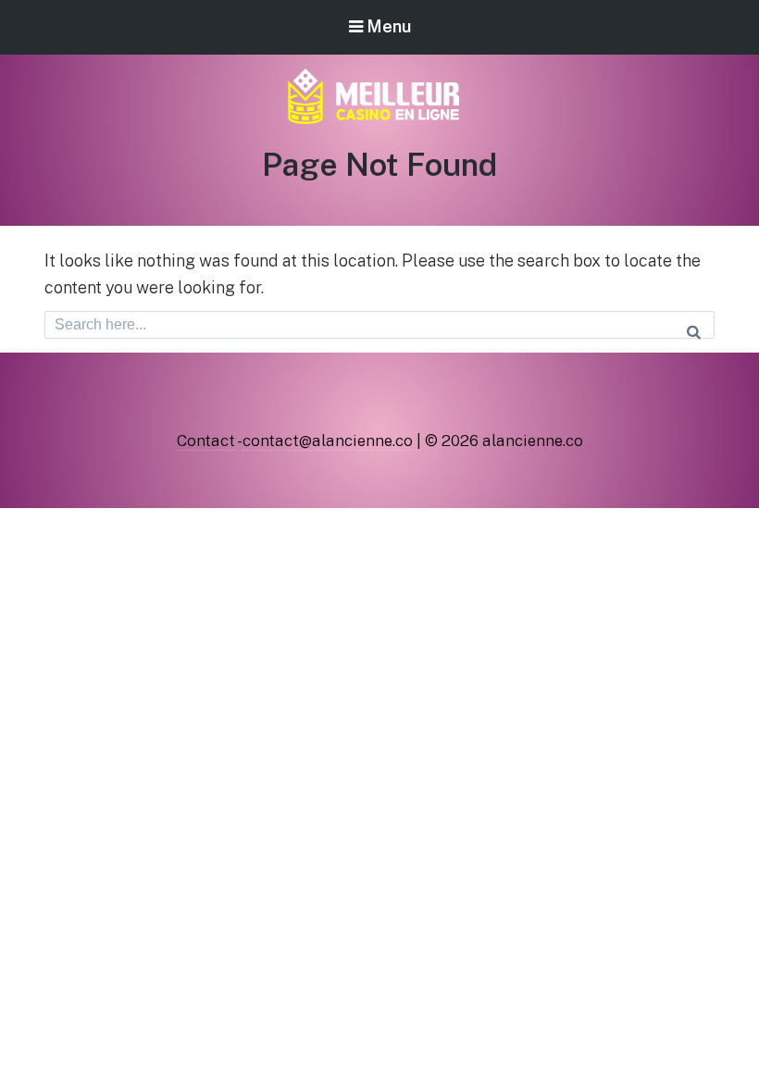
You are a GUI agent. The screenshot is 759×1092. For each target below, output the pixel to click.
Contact (206, 440)
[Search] (694, 325)
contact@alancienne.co (328, 440)
